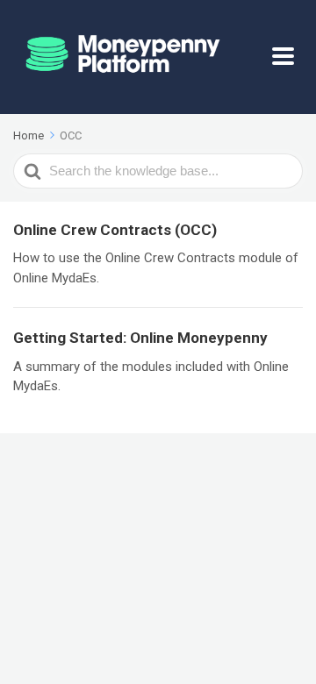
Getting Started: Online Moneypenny (140, 337)
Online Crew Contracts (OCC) (115, 230)
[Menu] (287, 57)
